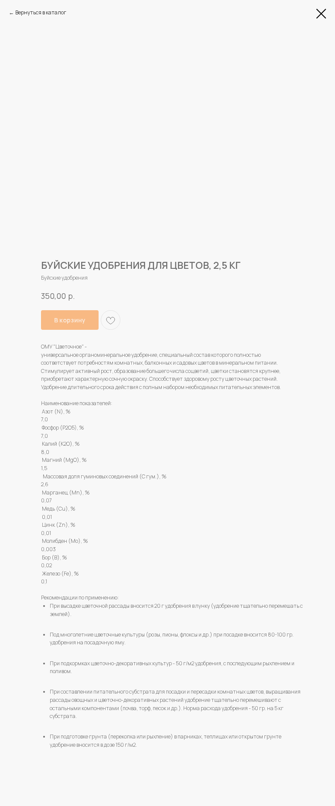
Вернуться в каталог (40, 12)
